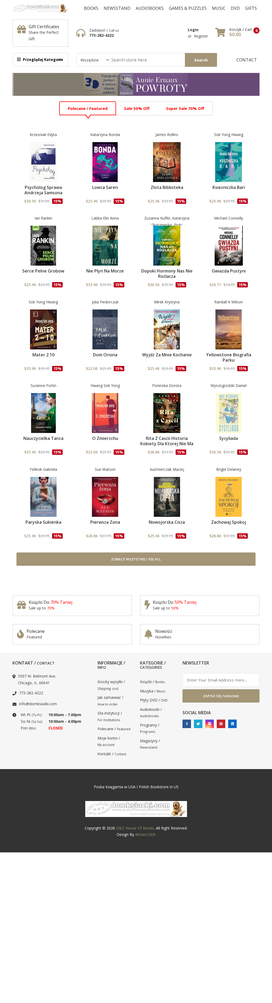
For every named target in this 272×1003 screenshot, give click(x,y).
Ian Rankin (43, 218)
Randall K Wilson (228, 301)
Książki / (152, 681)
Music (219, 8)
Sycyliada (228, 438)
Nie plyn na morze (105, 271)
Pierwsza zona (105, 522)
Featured (34, 636)
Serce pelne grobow (43, 271)
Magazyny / (150, 744)
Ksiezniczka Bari (228, 187)
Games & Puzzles (188, 8)
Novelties (163, 636)
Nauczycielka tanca (43, 438)
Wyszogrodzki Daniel (228, 385)
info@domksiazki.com (38, 703)
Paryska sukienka (43, 522)
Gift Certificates (44, 26)
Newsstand (117, 8)
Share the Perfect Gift (44, 36)
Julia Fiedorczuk (105, 301)
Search (201, 60)
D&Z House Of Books (135, 828)
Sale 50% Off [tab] (137, 108)
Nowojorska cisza (167, 522)
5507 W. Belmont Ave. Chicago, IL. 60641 (37, 679)
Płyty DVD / (154, 700)
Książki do (50, 602)
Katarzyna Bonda (105, 134)
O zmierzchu (105, 438)
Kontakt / (111, 753)
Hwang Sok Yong (105, 385)
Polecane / (113, 728)
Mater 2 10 (43, 354)
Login (193, 29)
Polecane (36, 631)
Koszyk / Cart (240, 29)
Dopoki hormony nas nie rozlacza (167, 273)
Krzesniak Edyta (43, 134)
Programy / (149, 728)
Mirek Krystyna (167, 301)
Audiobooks (150, 8)
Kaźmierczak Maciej (167, 469)
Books (91, 8)
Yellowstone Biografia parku (228, 357)
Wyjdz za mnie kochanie (167, 354)
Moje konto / (108, 741)
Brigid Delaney (228, 469)
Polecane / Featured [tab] (88, 108)
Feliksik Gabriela (43, 469)
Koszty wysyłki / (111, 685)
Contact (246, 60)
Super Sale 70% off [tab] (185, 108)
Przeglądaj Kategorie (43, 59)
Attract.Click (145, 834)
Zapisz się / (221, 696)
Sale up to (41, 607)
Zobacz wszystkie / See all (136, 559)
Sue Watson (105, 469)
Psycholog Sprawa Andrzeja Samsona (43, 190)
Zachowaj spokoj (228, 522)
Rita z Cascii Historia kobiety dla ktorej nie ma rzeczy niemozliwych (166, 444)
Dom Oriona (105, 354)
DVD (235, 8)
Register (201, 36)
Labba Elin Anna (105, 218)
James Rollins (166, 134)
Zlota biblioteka (167, 187)
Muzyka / (152, 691)
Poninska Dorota (166, 385)
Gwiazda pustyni (229, 271)
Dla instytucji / (109, 716)
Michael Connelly (228, 218)
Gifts (251, 8)
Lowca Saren (105, 187)
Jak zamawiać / (110, 700)
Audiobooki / (151, 712)
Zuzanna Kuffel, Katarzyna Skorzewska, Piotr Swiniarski (166, 225)
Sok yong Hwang (228, 134)
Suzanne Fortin (43, 385)
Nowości (163, 631)
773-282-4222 (101, 35)
